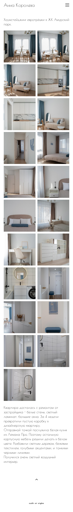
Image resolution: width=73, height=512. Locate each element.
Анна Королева (19, 5)
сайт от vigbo (36, 503)
